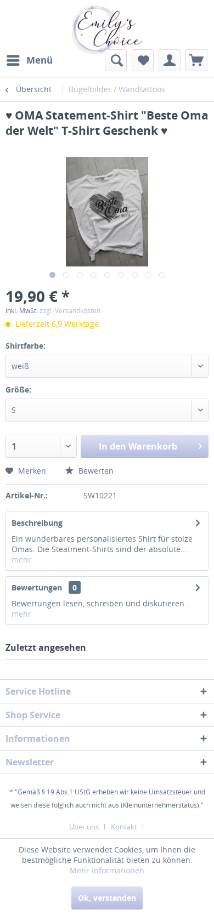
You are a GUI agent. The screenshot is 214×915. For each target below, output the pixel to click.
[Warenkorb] (196, 60)
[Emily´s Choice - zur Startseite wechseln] (107, 29)
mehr (21, 559)
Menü (39, 60)
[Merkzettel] (143, 60)
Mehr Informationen (107, 870)
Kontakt (124, 827)
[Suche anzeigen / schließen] (116, 60)
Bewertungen (37, 587)
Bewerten (95, 470)
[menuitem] (29, 60)
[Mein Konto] (170, 60)
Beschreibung (37, 523)
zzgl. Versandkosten (70, 310)
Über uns (84, 827)
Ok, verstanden (107, 898)
